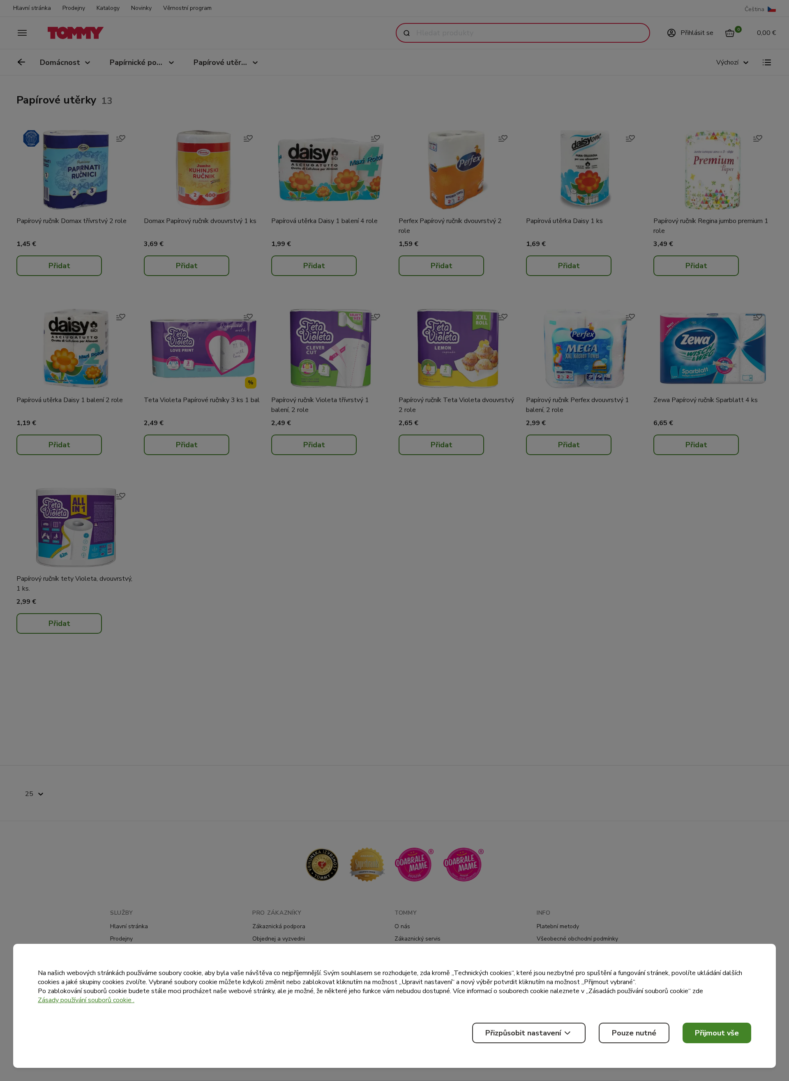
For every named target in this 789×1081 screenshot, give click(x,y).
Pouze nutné (634, 1033)
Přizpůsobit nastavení (523, 1033)
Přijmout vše (717, 1033)
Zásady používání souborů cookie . (86, 1000)
